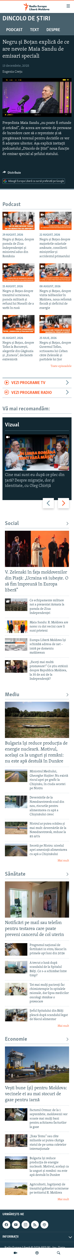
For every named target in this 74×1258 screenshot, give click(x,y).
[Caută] (58, 1253)
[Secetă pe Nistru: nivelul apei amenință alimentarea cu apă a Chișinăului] (16, 850)
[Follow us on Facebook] (6, 1225)
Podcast (14, 30)
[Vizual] (15, 1253)
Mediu (12, 695)
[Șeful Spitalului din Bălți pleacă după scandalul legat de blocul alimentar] (16, 1015)
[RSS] (35, 1225)
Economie (16, 1039)
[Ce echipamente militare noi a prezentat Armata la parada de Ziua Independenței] (16, 604)
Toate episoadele (61, 366)
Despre (53, 30)
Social (12, 523)
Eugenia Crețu (12, 71)
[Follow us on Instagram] (25, 1225)
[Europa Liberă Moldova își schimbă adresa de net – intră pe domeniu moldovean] (16, 644)
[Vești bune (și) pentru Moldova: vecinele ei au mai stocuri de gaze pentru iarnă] (37, 1064)
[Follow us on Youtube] (16, 1225)
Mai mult (63, 860)
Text (34, 30)
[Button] (12, 174)
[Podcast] (37, 1253)
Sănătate (15, 874)
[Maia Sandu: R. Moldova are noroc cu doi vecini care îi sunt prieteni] (16, 626)
